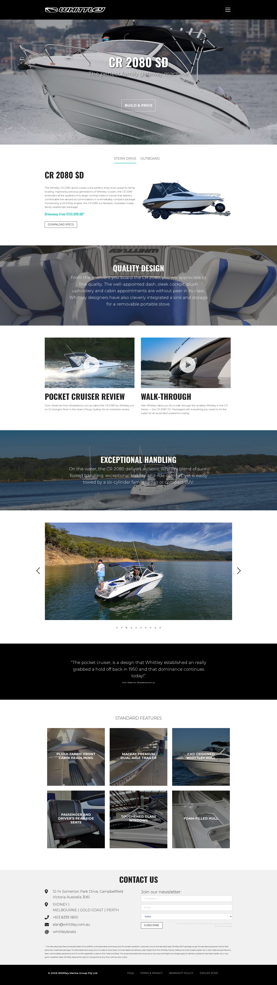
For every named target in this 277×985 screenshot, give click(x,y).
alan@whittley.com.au (71, 924)
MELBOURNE (65, 910)
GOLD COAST (91, 910)
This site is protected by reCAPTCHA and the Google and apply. (204, 924)
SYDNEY (60, 904)
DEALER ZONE (209, 973)
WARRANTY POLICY (181, 973)
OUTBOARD (150, 158)
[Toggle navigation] (228, 10)
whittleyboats (64, 932)
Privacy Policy (223, 923)
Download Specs (61, 224)
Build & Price (138, 105)
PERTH (112, 910)
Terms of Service (220, 926)
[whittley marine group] (75, 9)
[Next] (238, 571)
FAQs (130, 973)
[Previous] (38, 571)
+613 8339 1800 (65, 917)
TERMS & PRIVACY (151, 973)
